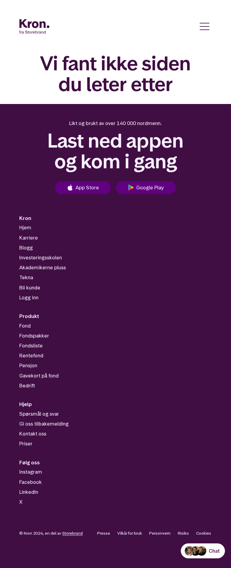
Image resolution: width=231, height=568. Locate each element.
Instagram (30, 472)
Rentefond (31, 355)
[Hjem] (34, 26)
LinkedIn (28, 492)
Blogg (26, 247)
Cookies (203, 533)
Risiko (183, 533)
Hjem (25, 227)
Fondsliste (31, 345)
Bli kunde (29, 287)
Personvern (160, 533)
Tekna (26, 277)
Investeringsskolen (40, 257)
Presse (103, 533)
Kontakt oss (32, 433)
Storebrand (72, 533)
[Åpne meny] (204, 26)
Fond (25, 325)
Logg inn (28, 297)
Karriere (28, 237)
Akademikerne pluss (42, 267)
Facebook (30, 482)
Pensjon (28, 365)
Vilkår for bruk (129, 533)
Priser (25, 443)
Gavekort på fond (39, 375)
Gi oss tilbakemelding (44, 423)
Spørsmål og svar (39, 414)
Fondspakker (34, 335)
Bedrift (27, 385)
